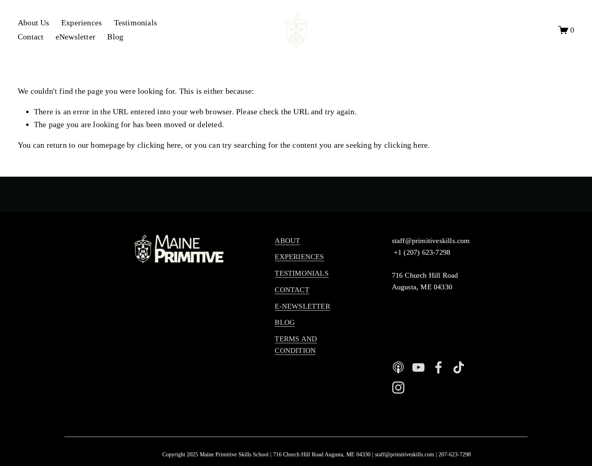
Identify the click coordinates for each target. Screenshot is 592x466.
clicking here (159, 144)
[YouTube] (418, 367)
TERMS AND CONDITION (296, 345)
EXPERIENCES (299, 257)
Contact (30, 36)
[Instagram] (398, 387)
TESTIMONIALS (301, 273)
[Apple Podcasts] (398, 367)
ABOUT (287, 241)
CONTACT (292, 290)
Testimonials (135, 22)
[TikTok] (458, 367)
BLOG (285, 322)
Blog (115, 36)
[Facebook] (438, 367)
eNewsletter (75, 36)
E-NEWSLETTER (302, 306)
